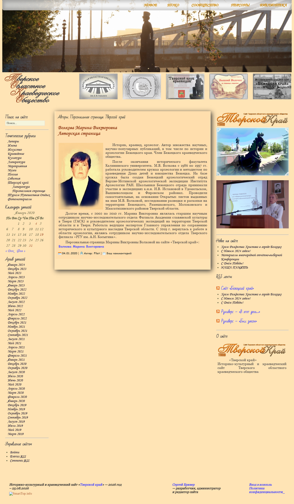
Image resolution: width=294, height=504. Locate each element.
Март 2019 (15, 434)
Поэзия (12, 174)
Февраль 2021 (17, 356)
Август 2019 (16, 422)
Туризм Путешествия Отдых (29, 195)
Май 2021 (14, 343)
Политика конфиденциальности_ (267, 490)
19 (41, 235)
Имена (12, 146)
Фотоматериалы (20, 199)
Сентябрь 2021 (18, 335)
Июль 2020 (15, 376)
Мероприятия (17, 166)
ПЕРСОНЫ (240, 5)
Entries (18, 456)
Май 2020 (14, 384)
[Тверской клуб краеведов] (185, 98)
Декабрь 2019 (17, 405)
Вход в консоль (260, 484)
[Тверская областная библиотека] (98, 98)
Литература (16, 162)
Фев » (21, 251)
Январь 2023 (16, 285)
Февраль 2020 (17, 397)
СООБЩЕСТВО (204, 5)
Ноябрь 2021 (16, 327)
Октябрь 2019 (17, 413)
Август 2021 (16, 339)
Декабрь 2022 (17, 290)
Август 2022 (16, 302)
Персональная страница (28, 191)
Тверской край (18, 183)
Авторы (13, 141)
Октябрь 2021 (17, 331)
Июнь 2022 (15, 306)
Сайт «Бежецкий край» (237, 288)
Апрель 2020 (16, 389)
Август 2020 (16, 372)
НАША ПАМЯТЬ (234, 268)
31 (30, 246)
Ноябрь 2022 (16, 294)
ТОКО (173, 5)
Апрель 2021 (16, 347)
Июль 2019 (15, 426)
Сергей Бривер (183, 484)
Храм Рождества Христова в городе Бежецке (251, 247)
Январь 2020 (16, 401)
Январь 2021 (16, 360)
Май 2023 (14, 273)
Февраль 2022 (17, 318)
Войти (14, 452)
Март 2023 (15, 281)
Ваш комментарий (119, 253)
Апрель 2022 (16, 314)
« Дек (9, 251)
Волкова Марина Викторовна (81, 246)
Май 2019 (14, 430)
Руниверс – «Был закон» (239, 321)
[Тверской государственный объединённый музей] (142, 98)
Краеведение (16, 154)
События (14, 179)
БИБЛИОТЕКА (273, 5)
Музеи (12, 170)
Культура (14, 158)
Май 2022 (14, 310)
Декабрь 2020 (17, 364)
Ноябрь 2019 (16, 409)
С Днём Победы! (232, 263)
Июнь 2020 (15, 380)
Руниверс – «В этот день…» (240, 311)
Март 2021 (15, 351)
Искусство (15, 150)
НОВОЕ (150, 5)
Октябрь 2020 (17, 368)
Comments (19, 461)
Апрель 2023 (16, 277)
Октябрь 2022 (17, 298)
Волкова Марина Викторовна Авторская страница (87, 130)
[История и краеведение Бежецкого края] (272, 98)
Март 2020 (15, 393)
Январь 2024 (16, 265)
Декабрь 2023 (17, 269)
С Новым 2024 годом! (235, 251)
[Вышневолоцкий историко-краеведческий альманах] (228, 98)
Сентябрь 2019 (18, 417)
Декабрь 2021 (17, 323)
